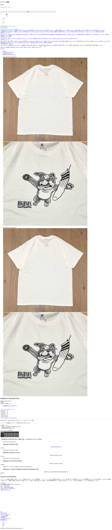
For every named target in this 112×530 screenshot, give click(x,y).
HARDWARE (7, 31)
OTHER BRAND (85, 34)
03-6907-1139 (6, 485)
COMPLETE (10, 30)
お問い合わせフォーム (6, 489)
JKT (12, 38)
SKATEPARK (94, 45)
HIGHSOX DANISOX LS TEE (56, 455)
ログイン (3, 48)
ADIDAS (35, 34)
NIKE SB (23, 34)
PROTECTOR (83, 31)
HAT (40, 41)
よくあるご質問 (4, 515)
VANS (12, 34)
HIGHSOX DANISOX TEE (56, 446)
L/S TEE (60, 38)
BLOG (28, 47)
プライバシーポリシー (6, 518)
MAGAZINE (64, 41)
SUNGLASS (83, 41)
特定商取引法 (4, 519)
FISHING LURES (36, 42)
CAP (19, 41)
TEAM (36, 47)
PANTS (73, 38)
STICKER (24, 42)
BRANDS (17, 47)
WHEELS (61, 45)
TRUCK (50, 30)
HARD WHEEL (65, 30)
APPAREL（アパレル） (8, 52)
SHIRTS (38, 38)
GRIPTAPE (29, 31)
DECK (23, 30)
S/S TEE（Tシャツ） (8, 53)
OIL (43, 31)
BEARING (99, 30)
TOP (4, 50)
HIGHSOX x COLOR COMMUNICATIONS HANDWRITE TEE (56, 471)
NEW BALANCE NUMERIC (48, 34)
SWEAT (25, 38)
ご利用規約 (3, 517)
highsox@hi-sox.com (8, 487)
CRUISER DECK (36, 30)
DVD (51, 41)
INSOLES (99, 34)
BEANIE (29, 41)
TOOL (54, 31)
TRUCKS (46, 45)
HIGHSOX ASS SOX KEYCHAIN (56, 463)
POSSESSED (62, 34)
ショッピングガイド (5, 514)
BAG (73, 41)
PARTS (18, 31)
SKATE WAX (64, 31)
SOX (11, 41)
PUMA (72, 34)
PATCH (94, 41)
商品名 (2, 4)
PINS (103, 41)
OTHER (100, 31)
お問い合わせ (4, 513)
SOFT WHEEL (83, 30)
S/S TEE (47, 38)
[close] (1, 13)
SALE (5, 47)
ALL (4, 27)
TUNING (77, 45)
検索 (28, 11)
